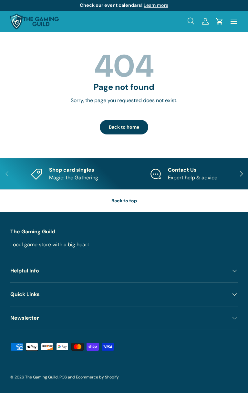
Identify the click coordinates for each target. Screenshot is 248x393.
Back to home (124, 127)
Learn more (156, 5)
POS (63, 377)
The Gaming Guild (41, 377)
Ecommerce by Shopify (97, 377)
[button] (219, 21)
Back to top (124, 201)
